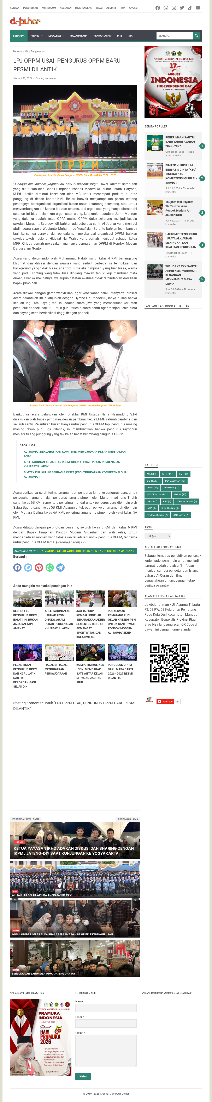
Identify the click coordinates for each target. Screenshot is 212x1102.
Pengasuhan (175, 481)
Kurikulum (49, 7)
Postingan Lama (128, 819)
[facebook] (17, 567)
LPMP (152, 487)
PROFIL (35, 35)
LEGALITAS (54, 35)
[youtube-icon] (198, 8)
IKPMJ (152, 501)
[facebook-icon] (158, 8)
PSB (167, 501)
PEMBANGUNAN (157, 515)
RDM (122, 7)
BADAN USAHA (78, 35)
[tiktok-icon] (190, 8)
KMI (183, 474)
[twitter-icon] (182, 8)
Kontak (14, 7)
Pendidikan (30, 7)
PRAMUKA (171, 487)
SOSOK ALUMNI (158, 494)
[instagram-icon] (174, 8)
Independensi (84, 7)
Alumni (111, 7)
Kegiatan (65, 7)
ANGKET (134, 7)
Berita (153, 481)
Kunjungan (170, 508)
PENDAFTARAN (102, 35)
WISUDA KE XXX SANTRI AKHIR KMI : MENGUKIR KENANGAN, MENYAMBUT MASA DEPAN (181, 275)
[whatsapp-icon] (166, 8)
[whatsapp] (50, 567)
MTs (119, 35)
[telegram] (60, 567)
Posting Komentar (45, 78)
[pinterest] (39, 567)
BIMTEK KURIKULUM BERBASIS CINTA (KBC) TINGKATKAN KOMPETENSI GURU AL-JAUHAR (181, 174)
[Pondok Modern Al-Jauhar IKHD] (25, 21)
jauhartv (181, 515)
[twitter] (28, 567)
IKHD (151, 508)
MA (130, 35)
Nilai (99, 7)
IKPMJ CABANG (187, 501)
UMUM (180, 494)
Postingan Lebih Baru (25, 819)
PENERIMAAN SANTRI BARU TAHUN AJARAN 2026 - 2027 (180, 142)
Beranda (18, 35)
